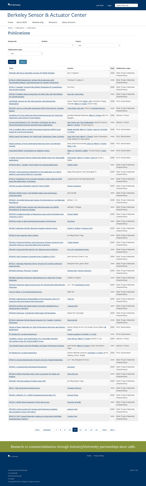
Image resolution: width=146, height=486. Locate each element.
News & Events (69, 22)
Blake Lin (70, 150)
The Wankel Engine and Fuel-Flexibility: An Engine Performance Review (36, 345)
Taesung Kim (72, 306)
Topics (78, 41)
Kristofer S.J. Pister (89, 334)
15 (97, 430)
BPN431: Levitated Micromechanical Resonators (28, 367)
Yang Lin (70, 299)
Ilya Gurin (71, 221)
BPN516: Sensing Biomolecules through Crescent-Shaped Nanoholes (36, 360)
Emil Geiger (71, 157)
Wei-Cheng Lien (73, 122)
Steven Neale (72, 214)
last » (113, 430)
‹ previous (47, 430)
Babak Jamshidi (73, 129)
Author (45, 41)
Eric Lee (70, 249)
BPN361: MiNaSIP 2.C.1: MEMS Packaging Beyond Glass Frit (32, 395)
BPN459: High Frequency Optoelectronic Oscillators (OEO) (32, 256)
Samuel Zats (72, 270)
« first (38, 430)
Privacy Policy (99, 456)
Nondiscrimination (14, 476)
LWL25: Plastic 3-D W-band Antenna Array (25, 292)
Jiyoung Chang (72, 395)
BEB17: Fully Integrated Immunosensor (24, 388)
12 (81, 430)
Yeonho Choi (72, 416)
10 (70, 430)
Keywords (12, 41)
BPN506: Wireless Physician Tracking (23, 270)
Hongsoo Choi (87, 228)
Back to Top (134, 470)
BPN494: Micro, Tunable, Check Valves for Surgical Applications (33, 165)
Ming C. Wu (87, 101)
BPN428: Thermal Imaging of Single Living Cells (27, 381)
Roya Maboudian (86, 122)
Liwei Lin (96, 129)
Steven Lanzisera (74, 186)
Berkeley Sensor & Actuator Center (47, 15)
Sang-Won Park (73, 136)
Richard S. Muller (81, 150)
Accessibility (12, 473)
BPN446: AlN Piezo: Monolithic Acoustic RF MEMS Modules (32, 73)
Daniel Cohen (72, 165)
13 (86, 430)
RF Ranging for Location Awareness (23, 334)
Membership (38, 22)
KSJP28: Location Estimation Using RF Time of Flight (29, 186)
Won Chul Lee (72, 374)
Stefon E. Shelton (74, 228)
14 (92, 430)
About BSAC (22, 22)
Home (10, 22)
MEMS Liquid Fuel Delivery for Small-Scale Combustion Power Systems (36, 136)
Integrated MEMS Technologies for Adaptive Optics (29, 150)
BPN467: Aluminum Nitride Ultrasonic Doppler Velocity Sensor (33, 228)
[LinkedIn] (14, 460)
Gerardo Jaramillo (74, 402)
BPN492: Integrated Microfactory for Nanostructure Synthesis (33, 249)
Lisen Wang (79, 94)
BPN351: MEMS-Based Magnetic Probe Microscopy (29, 402)
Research (53, 22)
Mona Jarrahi (72, 320)
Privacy (11, 479)
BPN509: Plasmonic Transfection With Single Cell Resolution (32, 313)
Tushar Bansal (72, 242)
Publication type (15, 49)
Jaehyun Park (72, 409)
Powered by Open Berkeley (17, 470)
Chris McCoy (72, 338)
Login (109, 5)
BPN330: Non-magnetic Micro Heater (23, 235)
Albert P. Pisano (80, 103)
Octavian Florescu (98, 108)
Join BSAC (100, 5)
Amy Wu (70, 94)
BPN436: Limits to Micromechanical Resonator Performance (32, 221)
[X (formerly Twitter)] (10, 460)
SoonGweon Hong (81, 249)
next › (106, 430)
